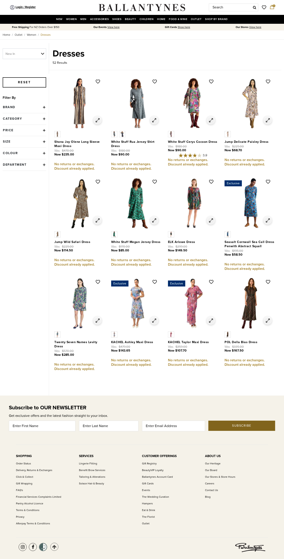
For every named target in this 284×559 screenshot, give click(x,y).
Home (6, 35)
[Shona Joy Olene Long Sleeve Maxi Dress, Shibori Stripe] (57, 134)
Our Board (211, 470)
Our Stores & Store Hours (220, 477)
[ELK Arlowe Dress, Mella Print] (171, 234)
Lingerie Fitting (88, 463)
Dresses (46, 35)
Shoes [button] (116, 19)
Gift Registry (149, 463)
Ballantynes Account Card (157, 477)
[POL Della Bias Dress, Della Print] (228, 334)
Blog (208, 497)
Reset (24, 82)
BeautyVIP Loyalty (153, 470)
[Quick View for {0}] (97, 120)
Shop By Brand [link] (216, 19)
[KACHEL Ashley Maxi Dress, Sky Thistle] (114, 334)
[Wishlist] (98, 82)
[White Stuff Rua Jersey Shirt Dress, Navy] (122, 134)
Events (146, 490)
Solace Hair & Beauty (91, 483)
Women (31, 35)
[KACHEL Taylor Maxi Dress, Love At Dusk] (171, 334)
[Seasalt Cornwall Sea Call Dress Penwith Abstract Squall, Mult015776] (228, 234)
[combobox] (233, 7)
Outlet (18, 35)
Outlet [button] (196, 19)
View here (113, 27)
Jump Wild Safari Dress (72, 242)
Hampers (147, 503)
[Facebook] (33, 547)
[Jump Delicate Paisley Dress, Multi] (228, 134)
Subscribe (241, 426)
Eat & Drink (148, 510)
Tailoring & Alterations (92, 477)
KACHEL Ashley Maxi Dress (132, 342)
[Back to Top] (54, 547)
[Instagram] (23, 547)
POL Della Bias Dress (241, 342)
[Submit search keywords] (254, 7)
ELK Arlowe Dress (181, 242)
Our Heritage (213, 463)
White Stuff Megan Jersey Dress (136, 242)
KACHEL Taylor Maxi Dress (188, 342)
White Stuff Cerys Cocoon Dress (192, 142)
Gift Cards (148, 483)
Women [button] (71, 19)
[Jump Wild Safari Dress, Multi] (57, 234)
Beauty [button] (130, 19)
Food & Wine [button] (178, 19)
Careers (209, 483)
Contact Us (211, 490)
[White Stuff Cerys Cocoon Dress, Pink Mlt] (171, 134)
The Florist (148, 517)
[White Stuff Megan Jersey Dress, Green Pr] (114, 234)
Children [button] (147, 19)
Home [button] (161, 19)
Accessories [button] (99, 19)
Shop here (184, 27)
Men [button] (83, 19)
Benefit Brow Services (92, 470)
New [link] (59, 19)
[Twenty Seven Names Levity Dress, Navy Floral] (57, 334)
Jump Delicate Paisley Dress (247, 142)
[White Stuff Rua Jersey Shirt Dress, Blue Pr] (115, 134)
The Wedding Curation (155, 497)
